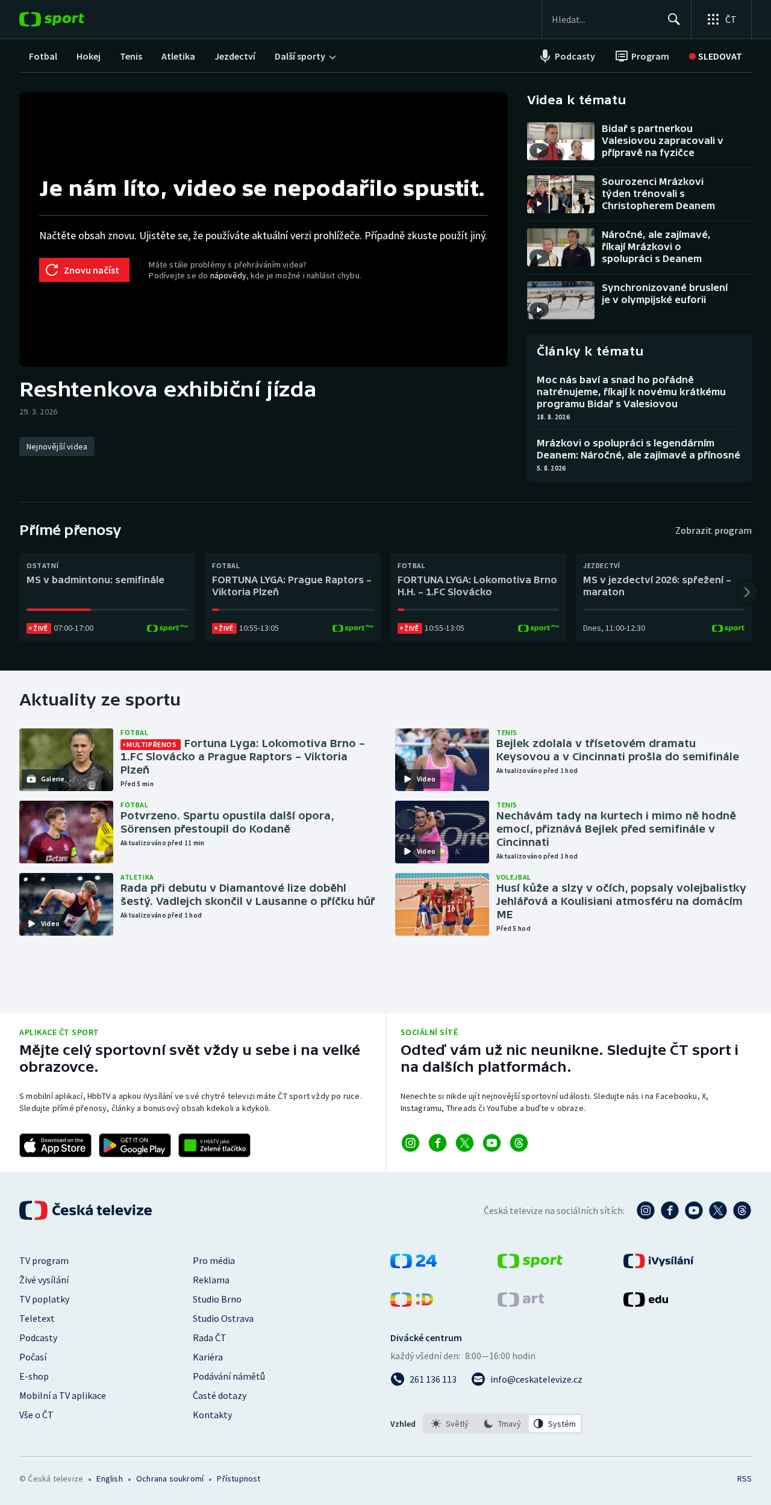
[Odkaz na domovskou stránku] (69, 19)
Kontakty (212, 1415)
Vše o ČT (36, 1415)
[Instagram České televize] (645, 1210)
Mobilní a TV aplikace (62, 1395)
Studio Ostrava (223, 1318)
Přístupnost (238, 1478)
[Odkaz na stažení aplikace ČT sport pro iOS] (55, 1145)
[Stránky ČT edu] (645, 1303)
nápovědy (228, 275)
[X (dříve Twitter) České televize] (718, 1210)
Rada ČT (209, 1337)
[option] (450, 1423)
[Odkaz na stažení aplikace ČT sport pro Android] (135, 1145)
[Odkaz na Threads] (519, 1143)
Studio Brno (217, 1299)
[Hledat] (674, 19)
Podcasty (38, 1337)
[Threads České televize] (742, 1210)
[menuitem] (43, 56)
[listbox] (502, 1423)
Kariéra (208, 1357)
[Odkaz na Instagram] (410, 1143)
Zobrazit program (713, 530)
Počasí (32, 1357)
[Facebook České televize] (669, 1210)
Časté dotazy (219, 1395)
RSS (744, 1478)
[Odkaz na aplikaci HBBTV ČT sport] (214, 1145)
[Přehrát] (539, 150)
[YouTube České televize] (694, 1210)
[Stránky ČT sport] (530, 1265)
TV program (44, 1260)
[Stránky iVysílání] (658, 1265)
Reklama (211, 1280)
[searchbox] (604, 19)
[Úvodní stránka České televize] (86, 1210)
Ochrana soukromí (170, 1478)
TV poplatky (44, 1299)
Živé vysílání (44, 1280)
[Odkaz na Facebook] (438, 1143)
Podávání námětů (229, 1376)
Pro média (214, 1260)
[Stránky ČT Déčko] (411, 1303)
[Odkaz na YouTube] (492, 1143)
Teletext (37, 1318)
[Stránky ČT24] (413, 1265)
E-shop (34, 1376)
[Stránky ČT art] (521, 1303)
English (109, 1478)
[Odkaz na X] (465, 1143)
